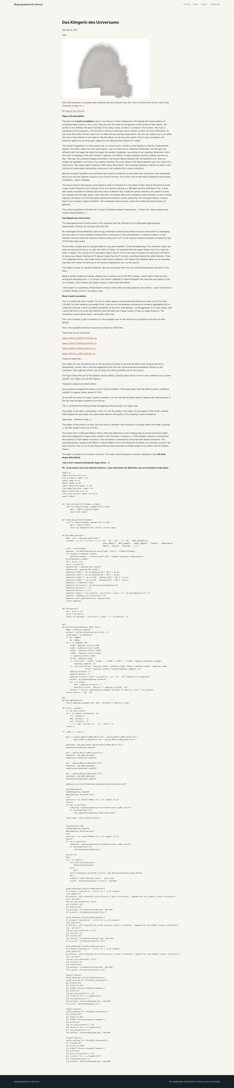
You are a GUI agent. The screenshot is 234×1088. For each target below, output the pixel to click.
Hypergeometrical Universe (28, 4)
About (195, 4)
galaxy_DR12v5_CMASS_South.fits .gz (79, 343)
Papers (204, 4)
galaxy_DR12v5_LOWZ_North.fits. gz (79, 348)
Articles (186, 4)
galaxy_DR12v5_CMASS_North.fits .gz (79, 338)
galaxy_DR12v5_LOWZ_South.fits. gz (79, 353)
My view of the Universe (73, 111)
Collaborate (215, 4)
